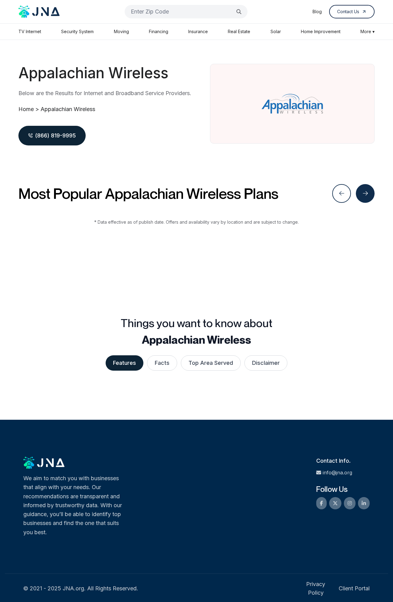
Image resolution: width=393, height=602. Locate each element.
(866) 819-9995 (55, 135)
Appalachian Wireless (68, 109)
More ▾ (367, 31)
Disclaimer (266, 363)
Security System (77, 31)
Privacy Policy (315, 588)
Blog (317, 11)
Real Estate (239, 31)
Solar (275, 31)
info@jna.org (337, 472)
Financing (158, 31)
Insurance (198, 31)
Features (124, 363)
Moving (121, 31)
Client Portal (354, 588)
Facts (162, 363)
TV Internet (29, 31)
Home (26, 109)
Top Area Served (211, 363)
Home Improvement (320, 31)
